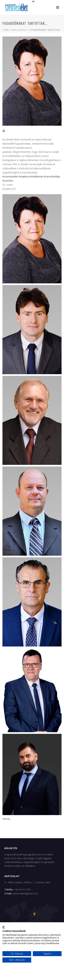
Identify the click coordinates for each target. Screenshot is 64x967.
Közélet (23, 30)
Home (6, 30)
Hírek (14, 30)
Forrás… (7, 818)
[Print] (5, 131)
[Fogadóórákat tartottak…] (32, 81)
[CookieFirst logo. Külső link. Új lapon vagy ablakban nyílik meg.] (3, 927)
